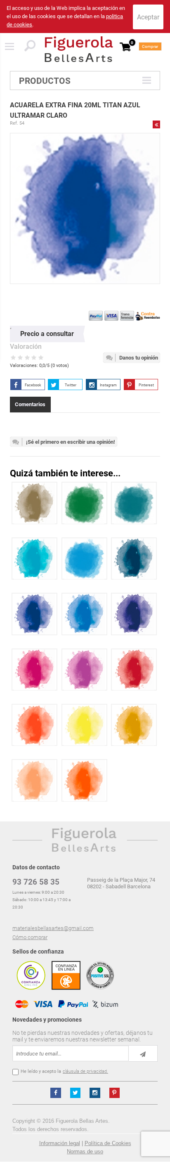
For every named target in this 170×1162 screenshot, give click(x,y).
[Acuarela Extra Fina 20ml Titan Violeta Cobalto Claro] (84, 669)
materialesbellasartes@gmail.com (53, 928)
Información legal (59, 1143)
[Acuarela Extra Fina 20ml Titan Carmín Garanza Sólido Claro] (133, 669)
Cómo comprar (29, 937)
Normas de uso (85, 1151)
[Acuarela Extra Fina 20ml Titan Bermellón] (34, 725)
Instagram (108, 385)
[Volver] (156, 124)
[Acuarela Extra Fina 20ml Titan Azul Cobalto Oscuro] (84, 614)
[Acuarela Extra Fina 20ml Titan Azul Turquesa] (34, 558)
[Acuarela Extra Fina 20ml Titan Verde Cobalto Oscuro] (134, 503)
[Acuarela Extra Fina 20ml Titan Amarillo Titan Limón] (84, 725)
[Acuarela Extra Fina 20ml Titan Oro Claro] (34, 503)
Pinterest (146, 385)
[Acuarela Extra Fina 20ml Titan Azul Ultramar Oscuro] (133, 614)
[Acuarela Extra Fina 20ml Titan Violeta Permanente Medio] (34, 669)
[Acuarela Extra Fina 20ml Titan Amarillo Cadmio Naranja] (84, 780)
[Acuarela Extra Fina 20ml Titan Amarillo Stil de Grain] (133, 725)
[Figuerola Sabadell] (79, 49)
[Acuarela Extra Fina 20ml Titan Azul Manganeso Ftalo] (34, 614)
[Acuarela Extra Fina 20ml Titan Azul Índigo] (133, 558)
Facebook (33, 385)
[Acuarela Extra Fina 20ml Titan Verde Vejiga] (84, 503)
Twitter (70, 385)
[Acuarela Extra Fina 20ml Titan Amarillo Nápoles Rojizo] (34, 780)
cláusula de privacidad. (85, 1071)
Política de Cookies (108, 1143)
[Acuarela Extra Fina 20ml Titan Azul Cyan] (84, 558)
